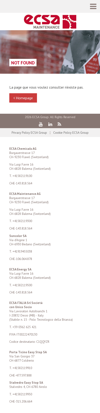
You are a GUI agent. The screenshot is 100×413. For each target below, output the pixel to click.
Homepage (24, 98)
